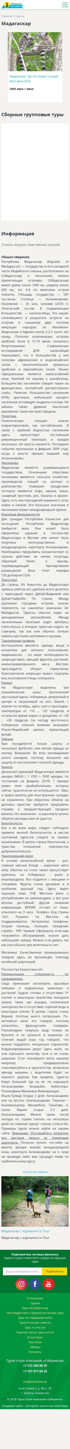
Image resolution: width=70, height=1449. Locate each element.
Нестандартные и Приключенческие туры (35, 1313)
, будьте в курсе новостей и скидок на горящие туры (35, 1258)
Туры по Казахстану (35, 1308)
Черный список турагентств (35, 1332)
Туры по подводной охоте (35, 1318)
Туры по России (35, 1327)
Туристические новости (35, 1322)
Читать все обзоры (35, 1172)
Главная (6, 16)
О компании (35, 1298)
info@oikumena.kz (35, 1381)
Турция (35, 1303)
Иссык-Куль (35, 1337)
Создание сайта (12, 1406)
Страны (19, 16)
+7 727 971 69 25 (35, 1371)
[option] (35, 68)
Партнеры (35, 1342)
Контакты (35, 1352)
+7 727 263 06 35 (35, 1365)
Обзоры (35, 1347)
